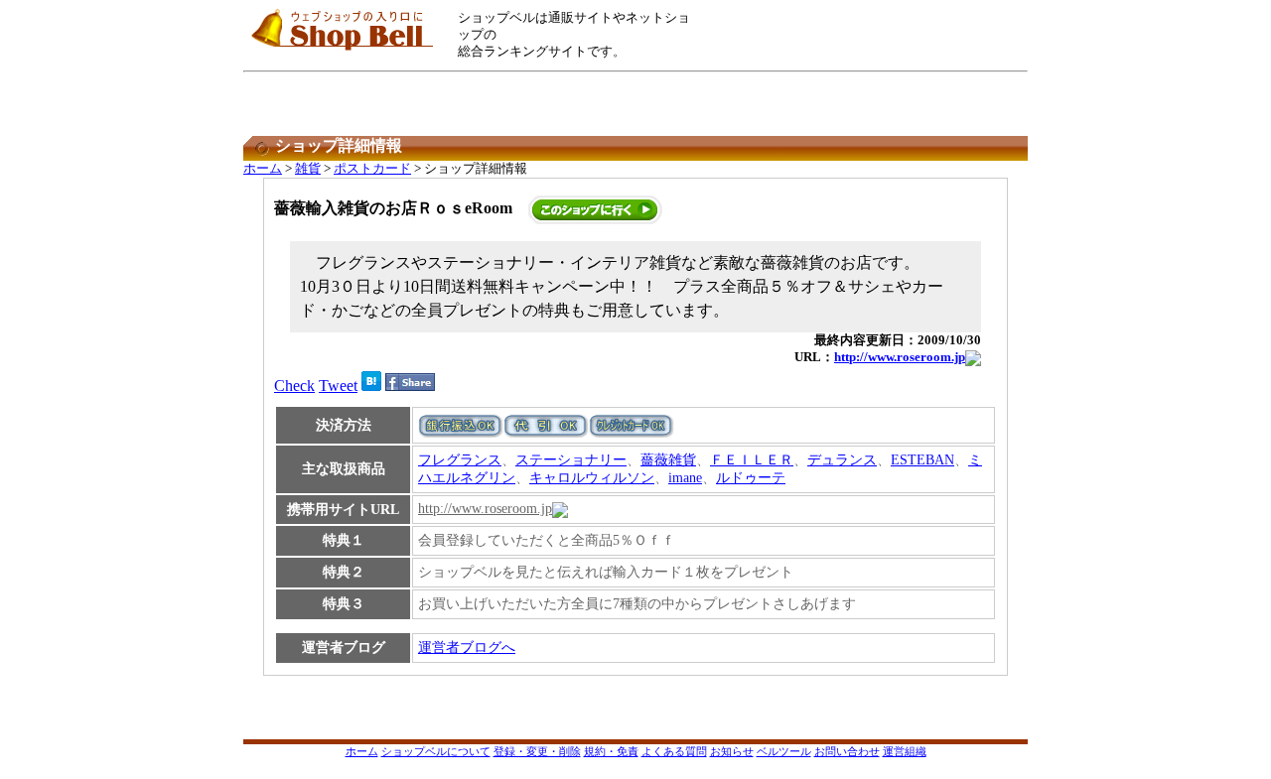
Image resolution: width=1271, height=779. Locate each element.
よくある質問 (674, 751)
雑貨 (308, 169)
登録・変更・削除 (537, 751)
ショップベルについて (436, 751)
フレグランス (459, 460)
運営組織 (904, 751)
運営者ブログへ (466, 647)
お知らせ (732, 751)
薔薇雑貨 (668, 460)
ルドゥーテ (750, 477)
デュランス (842, 460)
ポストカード (372, 169)
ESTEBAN (922, 460)
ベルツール (784, 751)
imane (685, 477)
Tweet (338, 385)
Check (294, 385)
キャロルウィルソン (591, 477)
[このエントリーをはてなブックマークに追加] (371, 385)
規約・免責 (611, 751)
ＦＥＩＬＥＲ (751, 460)
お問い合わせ (847, 751)
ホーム (262, 169)
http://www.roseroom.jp (899, 357)
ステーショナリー (571, 460)
